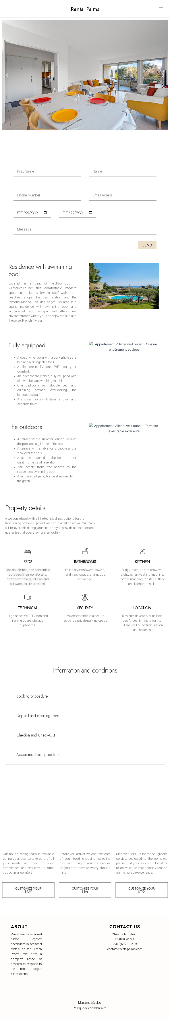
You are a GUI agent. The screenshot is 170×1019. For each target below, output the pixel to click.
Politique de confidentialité (89, 1008)
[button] (7, 75)
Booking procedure (32, 696)
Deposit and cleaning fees (37, 716)
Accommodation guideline (37, 755)
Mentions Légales (89, 1002)
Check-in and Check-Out (35, 735)
